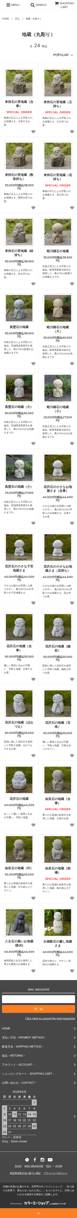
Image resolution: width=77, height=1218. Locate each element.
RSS (48, 1166)
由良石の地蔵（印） (19, 868)
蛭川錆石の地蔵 (58, 251)
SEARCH (40, 4)
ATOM (58, 1166)
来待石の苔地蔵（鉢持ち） (19, 253)
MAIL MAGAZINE (33, 1166)
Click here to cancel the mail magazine (50, 1018)
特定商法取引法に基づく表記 (25, 1173)
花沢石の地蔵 (19, 799)
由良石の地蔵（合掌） (57, 801)
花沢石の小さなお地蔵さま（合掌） (58, 489)
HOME (5, 18)
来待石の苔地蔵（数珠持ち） (19, 177)
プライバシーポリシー (55, 1173)
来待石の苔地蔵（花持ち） (58, 177)
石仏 (17, 18)
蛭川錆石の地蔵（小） (58, 409)
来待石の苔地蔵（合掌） (19, 104)
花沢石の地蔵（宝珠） (57, 724)
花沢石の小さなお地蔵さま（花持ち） (58, 568)
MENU (14, 4)
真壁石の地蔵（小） (19, 486)
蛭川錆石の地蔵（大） (58, 329)
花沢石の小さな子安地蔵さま (19, 568)
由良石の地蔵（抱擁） (57, 870)
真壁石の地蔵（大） (19, 407)
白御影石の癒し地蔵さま (58, 943)
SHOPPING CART (67, 5)
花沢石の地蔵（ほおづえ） (19, 724)
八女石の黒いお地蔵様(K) (19, 943)
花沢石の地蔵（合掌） (19, 648)
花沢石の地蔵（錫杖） (57, 648)
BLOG (18, 1166)
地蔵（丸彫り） (34, 18)
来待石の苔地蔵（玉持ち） (58, 104)
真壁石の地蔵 (19, 327)
